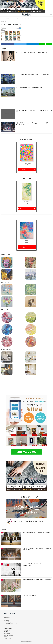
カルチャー (6, 620)
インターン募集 (7, 638)
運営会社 (6, 636)
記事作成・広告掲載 (8, 635)
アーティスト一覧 (8, 628)
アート (5, 618)
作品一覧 (6, 631)
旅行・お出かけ (7, 621)
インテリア (6, 624)
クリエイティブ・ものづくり (10, 623)
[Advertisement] (26, 69)
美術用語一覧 (7, 630)
